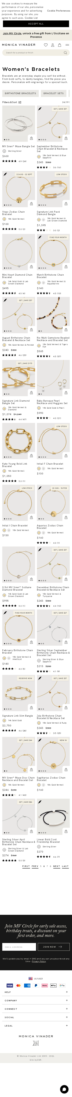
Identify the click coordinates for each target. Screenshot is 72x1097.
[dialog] (36, 15)
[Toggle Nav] (67, 45)
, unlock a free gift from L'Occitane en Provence (36, 35)
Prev (35, 866)
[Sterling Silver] (43, 468)
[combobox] (34, 52)
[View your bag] (59, 45)
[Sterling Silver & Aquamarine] (43, 282)
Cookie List (31, 17)
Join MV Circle (12, 33)
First (26, 866)
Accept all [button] (36, 24)
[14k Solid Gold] (4, 720)
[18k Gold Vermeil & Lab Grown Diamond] (39, 219)
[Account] (53, 45)
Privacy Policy (39, 961)
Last (65, 866)
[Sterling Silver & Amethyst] (8, 658)
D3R (39, 1060)
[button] (31, 138)
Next (56, 866)
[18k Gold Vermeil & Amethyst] (4, 658)
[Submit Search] (65, 52)
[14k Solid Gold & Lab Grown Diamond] (4, 282)
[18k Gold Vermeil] (4, 219)
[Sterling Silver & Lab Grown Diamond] (43, 219)
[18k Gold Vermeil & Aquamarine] (39, 282)
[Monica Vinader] (19, 45)
